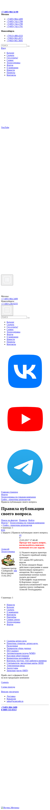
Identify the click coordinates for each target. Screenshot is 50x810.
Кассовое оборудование (18, 656)
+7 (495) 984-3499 (9, 299)
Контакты (11, 75)
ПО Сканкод (13, 651)
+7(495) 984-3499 (15, 19)
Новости (11, 70)
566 (15, 571)
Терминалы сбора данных (19, 648)
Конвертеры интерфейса (18, 658)
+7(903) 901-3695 (15, 40)
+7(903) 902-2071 (15, 38)
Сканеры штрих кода (17, 641)
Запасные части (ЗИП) (17, 670)
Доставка (11, 696)
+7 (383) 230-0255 (9, 304)
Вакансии (11, 699)
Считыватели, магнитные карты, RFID (25, 663)
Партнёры (11, 617)
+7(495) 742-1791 (15, 26)
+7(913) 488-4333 (15, 36)
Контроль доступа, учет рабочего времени (27, 660)
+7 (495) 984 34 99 (9, 12)
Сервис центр (13, 619)
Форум (10, 65)
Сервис (10, 60)
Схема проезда (8, 687)
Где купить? (12, 58)
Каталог (10, 53)
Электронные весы (16, 665)
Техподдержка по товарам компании (27, 523)
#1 (20, 535)
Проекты (11, 72)
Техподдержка (13, 63)
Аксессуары (12, 668)
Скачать (10, 55)
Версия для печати (10, 691)
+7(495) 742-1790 (15, 24)
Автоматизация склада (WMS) (21, 653)
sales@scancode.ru (15, 701)
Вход (3, 48)
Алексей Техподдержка (8, 550)
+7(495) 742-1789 (15, 21)
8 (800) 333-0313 (9, 710)
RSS (3, 530)
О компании (12, 67)
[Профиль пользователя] (8, 566)
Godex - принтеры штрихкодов (17, 525)
